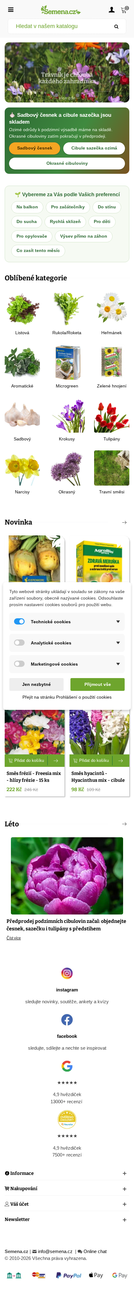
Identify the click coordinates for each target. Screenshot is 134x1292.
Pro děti (102, 221)
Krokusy (67, 438)
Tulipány (111, 438)
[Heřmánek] (111, 308)
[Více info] (56, 760)
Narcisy (22, 491)
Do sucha (27, 221)
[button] (56, 95)
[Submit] (116, 26)
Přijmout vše (97, 684)
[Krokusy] (66, 414)
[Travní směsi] (111, 467)
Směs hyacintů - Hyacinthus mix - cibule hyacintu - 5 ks (98, 780)
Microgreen (67, 385)
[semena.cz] (61, 9)
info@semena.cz (56, 1251)
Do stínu (107, 207)
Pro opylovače (32, 236)
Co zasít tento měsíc (38, 250)
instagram (67, 989)
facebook (67, 1036)
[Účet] (111, 9)
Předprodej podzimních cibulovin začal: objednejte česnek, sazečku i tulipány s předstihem (66, 925)
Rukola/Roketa (66, 332)
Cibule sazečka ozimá (94, 148)
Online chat (95, 1251)
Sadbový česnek (34, 148)
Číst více (14, 938)
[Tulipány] (111, 414)
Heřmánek (111, 332)
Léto (12, 824)
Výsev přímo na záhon (83, 236)
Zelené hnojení (112, 385)
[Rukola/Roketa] (66, 308)
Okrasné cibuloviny (67, 163)
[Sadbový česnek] (22, 414)
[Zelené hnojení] (111, 361)
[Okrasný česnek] (66, 467)
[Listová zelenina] (22, 308)
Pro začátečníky (68, 207)
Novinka (18, 522)
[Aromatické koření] (22, 361)
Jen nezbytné (36, 684)
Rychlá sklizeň (65, 221)
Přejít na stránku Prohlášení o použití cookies (67, 697)
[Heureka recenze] (67, 1119)
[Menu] (11, 9)
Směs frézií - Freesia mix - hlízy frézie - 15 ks (34, 777)
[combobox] (58, 26)
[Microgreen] (66, 361)
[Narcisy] (22, 467)
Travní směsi (111, 491)
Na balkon (27, 207)
